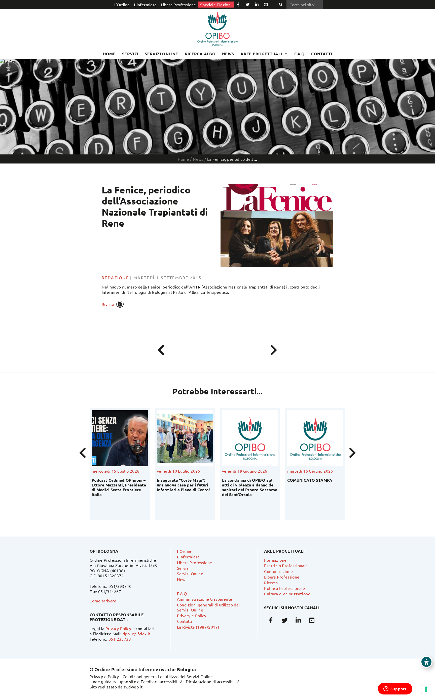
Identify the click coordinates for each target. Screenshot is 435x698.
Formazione (275, 559)
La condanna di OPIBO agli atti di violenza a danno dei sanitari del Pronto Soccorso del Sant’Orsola (184, 487)
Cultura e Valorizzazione (287, 593)
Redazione (115, 277)
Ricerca (271, 582)
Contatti (184, 621)
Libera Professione (178, 4)
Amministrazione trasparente (204, 598)
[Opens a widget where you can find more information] (395, 689)
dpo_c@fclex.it (137, 633)
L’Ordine (122, 4)
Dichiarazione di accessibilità (212, 681)
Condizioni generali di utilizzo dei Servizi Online (168, 676)
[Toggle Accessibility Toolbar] (426, 662)
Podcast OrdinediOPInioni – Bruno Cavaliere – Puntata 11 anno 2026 (315, 484)
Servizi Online (161, 53)
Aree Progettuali (261, 53)
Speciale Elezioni (216, 4)
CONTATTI (321, 53)
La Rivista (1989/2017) (198, 626)
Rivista (108, 304)
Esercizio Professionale (286, 565)
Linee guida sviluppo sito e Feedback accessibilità (136, 681)
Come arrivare (103, 600)
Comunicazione (278, 571)
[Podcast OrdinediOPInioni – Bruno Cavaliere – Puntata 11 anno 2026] (315, 438)
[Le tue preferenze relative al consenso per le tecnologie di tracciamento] (426, 689)
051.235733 (119, 638)
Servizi (130, 53)
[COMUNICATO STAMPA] (250, 438)
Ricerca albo (200, 53)
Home (109, 53)
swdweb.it (133, 686)
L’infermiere (145, 4)
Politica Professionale (284, 588)
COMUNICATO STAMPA (244, 480)
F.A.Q (299, 53)
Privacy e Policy (191, 615)
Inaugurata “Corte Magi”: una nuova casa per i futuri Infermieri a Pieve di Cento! (118, 484)
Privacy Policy (118, 628)
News (228, 53)
